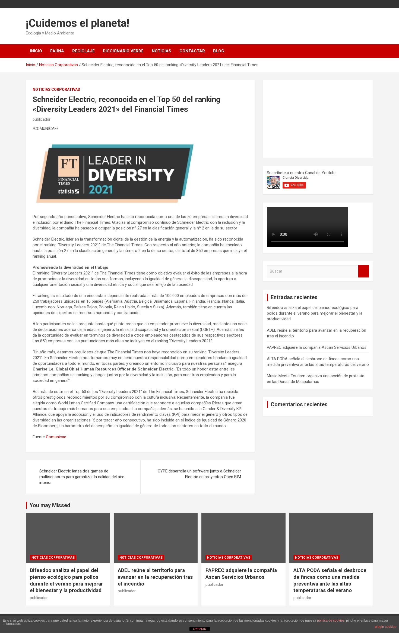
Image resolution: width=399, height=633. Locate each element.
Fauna (57, 51)
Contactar (192, 51)
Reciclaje (83, 51)
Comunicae (56, 436)
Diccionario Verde (123, 51)
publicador (41, 119)
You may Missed (50, 505)
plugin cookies (385, 627)
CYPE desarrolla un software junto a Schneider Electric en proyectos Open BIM (199, 474)
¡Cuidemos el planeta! (77, 23)
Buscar (363, 271)
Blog (218, 51)
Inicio (36, 51)
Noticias (161, 51)
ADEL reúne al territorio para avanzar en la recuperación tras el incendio (155, 577)
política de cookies (330, 620)
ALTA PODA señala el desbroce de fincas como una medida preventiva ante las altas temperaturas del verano (329, 580)
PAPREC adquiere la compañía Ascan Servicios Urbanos (316, 347)
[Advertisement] (307, 118)
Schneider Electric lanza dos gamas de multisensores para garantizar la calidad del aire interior (81, 477)
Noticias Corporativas (56, 89)
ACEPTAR (199, 629)
